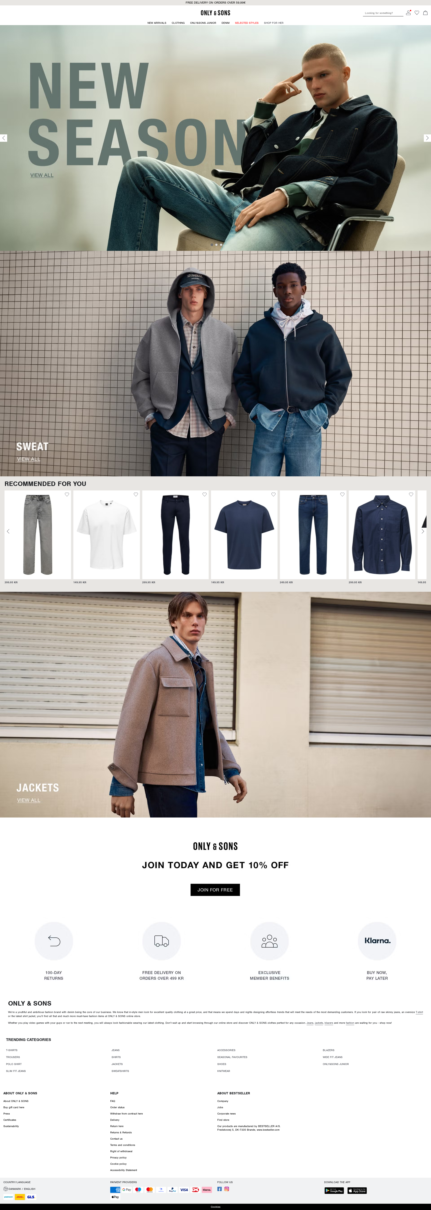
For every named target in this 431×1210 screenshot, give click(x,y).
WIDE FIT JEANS (333, 1057)
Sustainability (11, 1126)
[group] (37, 539)
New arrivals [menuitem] (156, 23)
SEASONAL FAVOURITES (232, 1057)
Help (114, 1093)
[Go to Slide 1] (212, 244)
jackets (319, 1023)
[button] (37, 534)
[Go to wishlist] (417, 14)
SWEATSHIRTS (120, 1071)
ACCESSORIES (226, 1050)
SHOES (221, 1064)
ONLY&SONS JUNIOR (336, 1064)
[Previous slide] (3, 138)
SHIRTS (116, 1057)
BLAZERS (328, 1050)
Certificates (9, 1120)
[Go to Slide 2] (216, 244)
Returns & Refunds (121, 1132)
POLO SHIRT (14, 1064)
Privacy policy (118, 1157)
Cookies (215, 1207)
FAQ (112, 1101)
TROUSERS (13, 1057)
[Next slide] (427, 138)
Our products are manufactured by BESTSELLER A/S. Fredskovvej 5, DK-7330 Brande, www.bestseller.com (249, 1128)
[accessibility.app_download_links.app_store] (358, 1191)
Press (6, 1113)
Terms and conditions (122, 1145)
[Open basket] (425, 13)
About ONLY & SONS (20, 1093)
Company (222, 1101)
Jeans (310, 1023)
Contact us (116, 1139)
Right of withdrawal (121, 1151)
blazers (329, 1023)
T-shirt (419, 1012)
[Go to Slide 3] (221, 244)
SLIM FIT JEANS (16, 1071)
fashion (350, 1023)
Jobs (220, 1107)
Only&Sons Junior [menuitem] (203, 23)
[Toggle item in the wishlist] (67, 495)
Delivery (114, 1120)
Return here (116, 1126)
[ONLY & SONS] (215, 14)
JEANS (116, 1050)
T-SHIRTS (12, 1050)
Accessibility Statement (123, 1170)
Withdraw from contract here (126, 1113)
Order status (117, 1107)
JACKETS (117, 1064)
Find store (223, 1120)
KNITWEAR (223, 1071)
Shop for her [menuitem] (274, 23)
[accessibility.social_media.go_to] (219, 1190)
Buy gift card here (13, 1107)
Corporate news (226, 1113)
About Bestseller (233, 1093)
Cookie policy (118, 1164)
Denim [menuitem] (226, 23)
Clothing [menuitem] (178, 23)
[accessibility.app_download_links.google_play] (335, 1191)
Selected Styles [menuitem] (247, 23)
